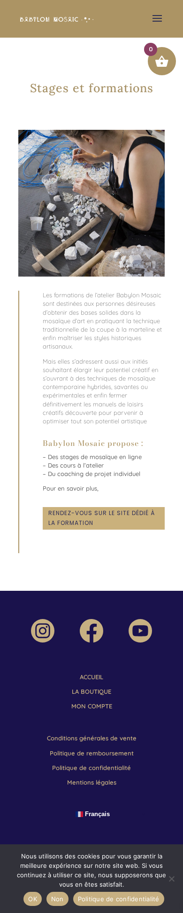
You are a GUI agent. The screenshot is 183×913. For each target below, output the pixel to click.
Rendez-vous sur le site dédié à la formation (101, 517)
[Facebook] (91, 640)
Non (57, 899)
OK (32, 899)
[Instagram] (42, 640)
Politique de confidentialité (119, 899)
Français (96, 814)
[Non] (171, 878)
